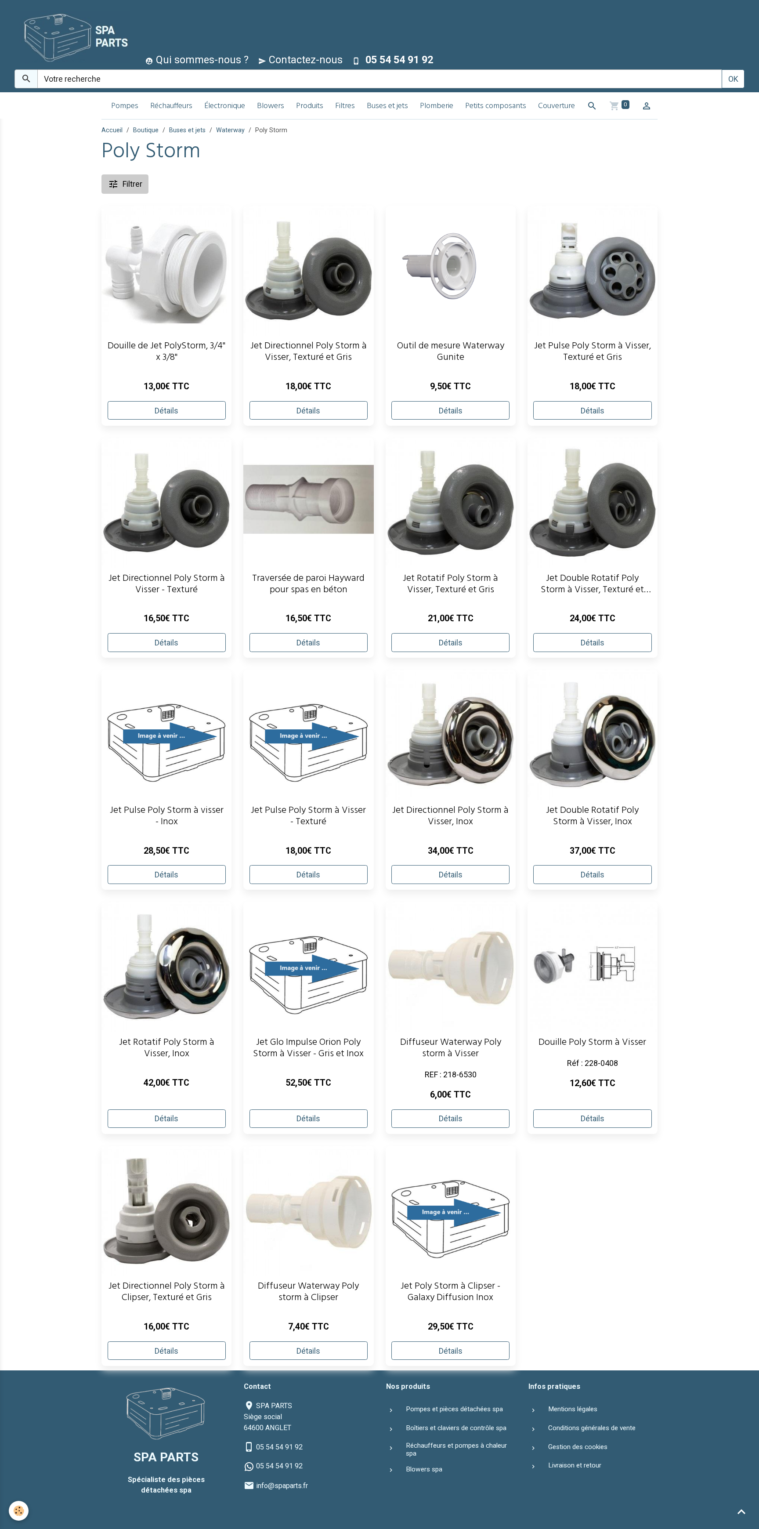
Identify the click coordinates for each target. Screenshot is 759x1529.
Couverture (556, 106)
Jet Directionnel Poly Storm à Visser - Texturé (166, 585)
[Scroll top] (741, 1511)
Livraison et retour (574, 1465)
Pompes (124, 106)
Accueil (112, 130)
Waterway (230, 130)
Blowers (270, 106)
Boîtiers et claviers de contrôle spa (456, 1428)
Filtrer (132, 183)
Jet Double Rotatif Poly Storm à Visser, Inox (592, 817)
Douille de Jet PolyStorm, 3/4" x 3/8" (166, 352)
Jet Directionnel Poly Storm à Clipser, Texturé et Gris (166, 1293)
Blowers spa (424, 1469)
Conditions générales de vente (592, 1428)
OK (733, 78)
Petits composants (495, 106)
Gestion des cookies (577, 1447)
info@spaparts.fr (282, 1486)
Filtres (345, 106)
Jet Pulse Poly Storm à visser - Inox (167, 817)
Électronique (224, 106)
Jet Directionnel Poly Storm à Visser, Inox (450, 817)
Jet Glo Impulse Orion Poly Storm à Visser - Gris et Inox (308, 1049)
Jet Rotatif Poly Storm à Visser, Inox (166, 1049)
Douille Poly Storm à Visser (592, 1043)
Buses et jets (387, 106)
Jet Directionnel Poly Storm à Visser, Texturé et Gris (308, 352)
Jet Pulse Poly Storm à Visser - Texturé (308, 817)
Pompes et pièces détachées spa (454, 1409)
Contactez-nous (304, 60)
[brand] (73, 36)
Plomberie (436, 106)
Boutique (146, 130)
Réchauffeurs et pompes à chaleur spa (456, 1449)
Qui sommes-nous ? (201, 60)
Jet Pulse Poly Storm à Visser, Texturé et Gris (592, 352)
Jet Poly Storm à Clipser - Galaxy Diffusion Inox (450, 1293)
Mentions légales (572, 1409)
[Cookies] (19, 1511)
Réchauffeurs (171, 106)
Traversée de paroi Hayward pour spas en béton (308, 585)
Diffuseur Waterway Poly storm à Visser (450, 1049)
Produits (309, 106)
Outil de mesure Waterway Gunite (450, 352)
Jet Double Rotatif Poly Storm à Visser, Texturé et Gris (592, 585)
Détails (166, 410)
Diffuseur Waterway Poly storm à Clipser (308, 1293)
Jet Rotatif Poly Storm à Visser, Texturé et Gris (450, 585)
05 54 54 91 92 (279, 1447)
